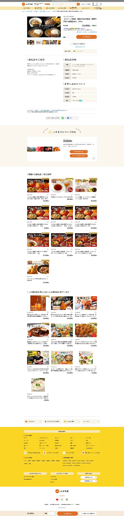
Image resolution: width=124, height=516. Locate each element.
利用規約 (46, 504)
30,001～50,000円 (89, 460)
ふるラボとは (53, 476)
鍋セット (26, 445)
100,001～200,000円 (76, 463)
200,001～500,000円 (86, 463)
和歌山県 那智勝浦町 (68, 16)
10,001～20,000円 (72, 460)
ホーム (23, 11)
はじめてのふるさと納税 (29, 476)
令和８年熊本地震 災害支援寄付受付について (62, 0)
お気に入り (97, 5)
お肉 (71, 437)
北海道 (29, 460)
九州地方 (26, 463)
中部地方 (43, 460)
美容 (25, 448)
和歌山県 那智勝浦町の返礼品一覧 (59, 110)
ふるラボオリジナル (43, 437)
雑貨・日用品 (73, 445)
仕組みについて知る (82, 31)
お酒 (87, 440)
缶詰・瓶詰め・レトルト (45, 11)
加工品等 (36, 11)
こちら (84, 29)
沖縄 (30, 463)
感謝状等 (72, 448)
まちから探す (30, 110)
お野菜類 (57, 440)
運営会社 (78, 504)
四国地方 (58, 460)
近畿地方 (37, 110)
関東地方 (38, 460)
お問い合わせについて (80, 46)
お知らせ (52, 482)
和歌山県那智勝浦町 (45, 110)
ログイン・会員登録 (86, 4)
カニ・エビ (26, 440)
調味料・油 (88, 443)
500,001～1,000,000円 (67, 465)
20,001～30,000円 (81, 460)
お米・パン (57, 437)
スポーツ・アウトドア (90, 445)
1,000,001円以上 (76, 465)
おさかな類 (41, 440)
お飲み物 (26, 443)
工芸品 (56, 448)
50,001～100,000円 (67, 463)
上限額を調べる (93, 31)
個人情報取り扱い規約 (54, 504)
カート (101, 5)
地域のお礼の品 (58, 445)
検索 (78, 4)
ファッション (42, 448)
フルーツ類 (88, 437)
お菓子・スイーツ (43, 443)
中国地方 (53, 460)
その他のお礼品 (89, 448)
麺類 (71, 443)
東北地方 (33, 460)
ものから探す (29, 11)
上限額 (93, 5)
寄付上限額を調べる (28, 479)
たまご (71, 440)
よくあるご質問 (54, 479)
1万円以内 (65, 460)
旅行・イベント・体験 (43, 445)
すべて (25, 437)
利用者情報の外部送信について (67, 504)
